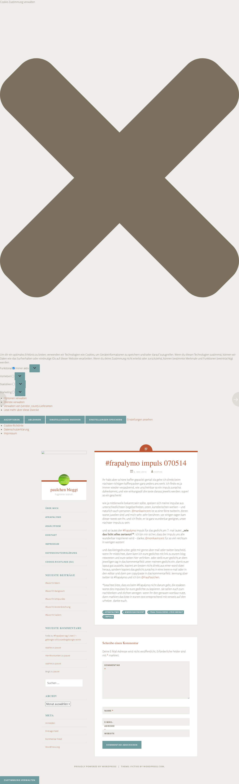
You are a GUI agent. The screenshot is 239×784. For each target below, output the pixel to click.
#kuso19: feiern (52, 582)
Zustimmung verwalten (19, 780)
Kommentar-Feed (53, 738)
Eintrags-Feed (51, 731)
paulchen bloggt (64, 489)
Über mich (52, 508)
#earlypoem (53, 526)
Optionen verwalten (15, 398)
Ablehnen (34, 419)
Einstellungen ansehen (65, 419)
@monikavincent (141, 511)
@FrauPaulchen (150, 577)
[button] (119, 178)
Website (109, 733)
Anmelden (50, 723)
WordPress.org (52, 746)
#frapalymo (53, 517)
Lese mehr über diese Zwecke (21, 410)
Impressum (10, 433)
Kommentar (111, 667)
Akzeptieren (12, 419)
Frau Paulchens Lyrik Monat (166, 612)
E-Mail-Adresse (109, 726)
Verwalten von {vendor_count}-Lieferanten (28, 406)
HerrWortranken (53, 655)
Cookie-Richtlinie (13, 425)
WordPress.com (153, 766)
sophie (48, 647)
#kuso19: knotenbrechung (57, 606)
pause (58, 647)
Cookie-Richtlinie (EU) (59, 561)
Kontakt (51, 535)
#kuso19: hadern (53, 614)
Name (108, 710)
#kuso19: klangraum (55, 590)
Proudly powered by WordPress (95, 766)
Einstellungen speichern (105, 419)
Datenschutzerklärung (16, 429)
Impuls (109, 616)
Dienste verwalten (14, 402)
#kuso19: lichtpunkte (55, 598)
